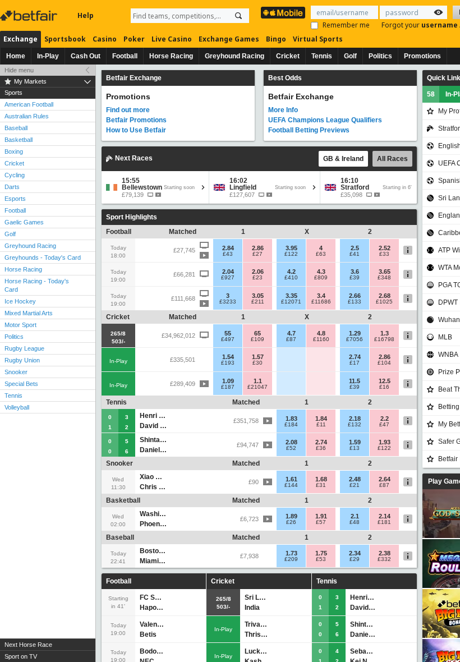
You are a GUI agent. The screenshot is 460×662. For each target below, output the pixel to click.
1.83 (291, 418)
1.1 (258, 381)
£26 (291, 522)
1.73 (291, 553)
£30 (257, 363)
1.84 (321, 418)
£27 (257, 254)
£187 (227, 387)
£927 (227, 278)
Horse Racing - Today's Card (36, 285)
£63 (321, 254)
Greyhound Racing (234, 56)
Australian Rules (26, 116)
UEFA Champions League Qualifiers (325, 120)
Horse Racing (171, 56)
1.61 (291, 479)
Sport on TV (20, 656)
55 (227, 333)
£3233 (227, 302)
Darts (12, 186)
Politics (380, 56)
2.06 (258, 271)
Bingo (276, 39)
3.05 (258, 295)
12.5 (384, 381)
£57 (321, 522)
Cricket (288, 56)
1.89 (291, 516)
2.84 (228, 248)
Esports (15, 198)
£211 (257, 302)
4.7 (291, 333)
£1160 (321, 339)
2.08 (291, 442)
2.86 (258, 248)
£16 (384, 387)
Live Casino (171, 39)
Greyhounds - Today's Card (42, 257)
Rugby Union (22, 360)
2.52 (384, 248)
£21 (354, 485)
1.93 (384, 442)
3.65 (384, 271)
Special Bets (21, 383)
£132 (354, 424)
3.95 (291, 248)
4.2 (291, 271)
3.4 (321, 295)
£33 (384, 254)
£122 (291, 254)
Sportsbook (65, 39)
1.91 (321, 516)
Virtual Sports (318, 39)
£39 (354, 278)
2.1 (355, 516)
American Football (28, 104)
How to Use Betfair (136, 130)
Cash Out (85, 56)
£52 (291, 448)
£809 (321, 278)
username (440, 25)
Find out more (128, 110)
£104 (384, 363)
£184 (291, 424)
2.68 (384, 295)
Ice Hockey (20, 301)
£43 (228, 254)
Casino (105, 39)
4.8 (321, 333)
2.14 (384, 516)
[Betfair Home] (29, 16)
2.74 (355, 357)
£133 (354, 302)
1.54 (228, 357)
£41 (354, 254)
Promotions (422, 56)
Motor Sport (20, 324)
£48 (354, 522)
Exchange (20, 39)
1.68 (321, 479)
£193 (227, 363)
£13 (354, 448)
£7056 (354, 339)
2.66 (355, 295)
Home (15, 56)
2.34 (355, 553)
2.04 (228, 271)
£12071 (291, 302)
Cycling (14, 175)
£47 (384, 424)
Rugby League (24, 348)
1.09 (228, 381)
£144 (291, 485)
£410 (291, 278)
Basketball (18, 139)
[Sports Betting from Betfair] (283, 13)
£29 (354, 559)
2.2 (384, 418)
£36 (321, 448)
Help (85, 15)
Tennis (321, 56)
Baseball (15, 128)
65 (257, 333)
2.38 (384, 553)
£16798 (384, 339)
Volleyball (16, 407)
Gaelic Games (24, 222)
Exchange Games (229, 39)
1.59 (355, 442)
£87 (291, 339)
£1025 (384, 302)
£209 (291, 559)
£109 (257, 339)
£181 (384, 522)
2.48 (355, 479)
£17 (354, 363)
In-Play (48, 56)
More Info (283, 110)
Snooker (15, 372)
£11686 (321, 302)
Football (124, 56)
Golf (350, 56)
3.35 (291, 295)
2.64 (384, 479)
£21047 (257, 387)
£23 (257, 278)
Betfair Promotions (136, 120)
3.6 (355, 271)
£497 (227, 339)
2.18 (355, 418)
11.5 (354, 381)
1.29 (355, 333)
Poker (134, 39)
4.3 (321, 271)
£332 (384, 559)
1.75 (321, 553)
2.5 (355, 248)
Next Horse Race (28, 644)
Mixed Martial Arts (28, 313)
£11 (321, 424)
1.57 (258, 357)
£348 (384, 278)
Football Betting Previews (308, 130)
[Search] (238, 15)
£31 (321, 485)
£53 (321, 559)
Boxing (13, 151)
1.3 (384, 333)
